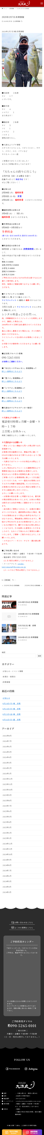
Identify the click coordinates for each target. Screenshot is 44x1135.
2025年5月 (7, 816)
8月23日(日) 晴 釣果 (12, 709)
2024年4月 (7, 886)
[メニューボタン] (41, 3)
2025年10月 (8, 789)
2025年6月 (7, 811)
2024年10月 (7, 854)
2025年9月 (7, 795)
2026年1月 (7, 773)
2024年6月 (7, 876)
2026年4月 (7, 757)
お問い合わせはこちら (23, 922)
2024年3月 (7, 892)
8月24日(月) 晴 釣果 (12, 703)
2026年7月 (7, 741)
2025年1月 (7, 838)
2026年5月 (7, 752)
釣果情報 (17, 21)
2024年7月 (7, 870)
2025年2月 (7, 832)
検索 (4, 652)
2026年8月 (7, 735)
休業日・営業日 (9, 676)
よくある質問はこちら (23, 927)
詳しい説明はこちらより (12, 371)
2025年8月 (7, 800)
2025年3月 (7, 827)
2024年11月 (7, 849)
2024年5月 (7, 881)
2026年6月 (7, 746)
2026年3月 (7, 762)
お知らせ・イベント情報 (13, 671)
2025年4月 (7, 822)
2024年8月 (7, 865)
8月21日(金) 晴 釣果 (12, 714)
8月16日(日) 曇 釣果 (12, 719)
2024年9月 (7, 859)
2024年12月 (7, 843)
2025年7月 (7, 806)
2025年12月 (8, 779)
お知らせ (6, 698)
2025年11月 (7, 784)
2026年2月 (7, 768)
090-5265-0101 (23, 1025)
